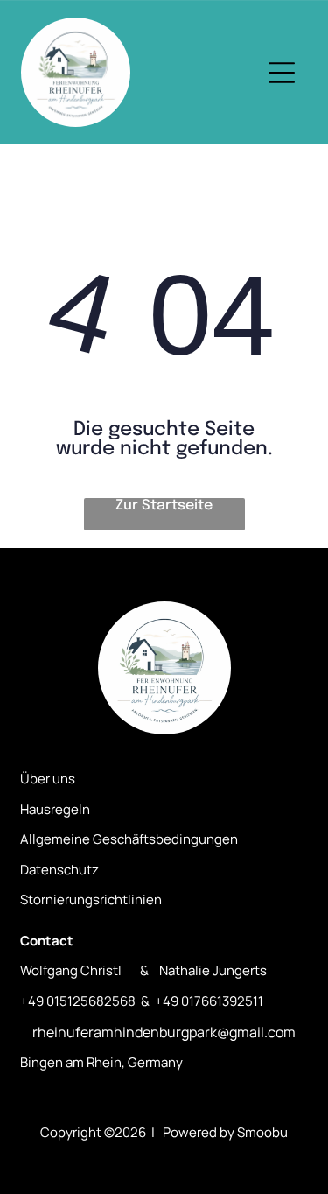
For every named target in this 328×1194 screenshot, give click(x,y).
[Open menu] (282, 73)
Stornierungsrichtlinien (91, 899)
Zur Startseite (164, 505)
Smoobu (262, 1132)
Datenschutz (59, 869)
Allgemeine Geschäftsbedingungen (129, 839)
